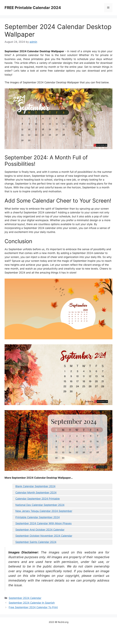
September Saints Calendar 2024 (35, 542)
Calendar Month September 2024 (36, 492)
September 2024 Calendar (25, 598)
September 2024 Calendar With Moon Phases (43, 523)
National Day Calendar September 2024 (39, 504)
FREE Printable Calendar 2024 (33, 7)
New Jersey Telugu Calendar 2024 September (43, 511)
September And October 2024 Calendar (39, 529)
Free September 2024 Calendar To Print (33, 607)
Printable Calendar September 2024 (37, 517)
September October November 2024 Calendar (43, 535)
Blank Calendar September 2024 (35, 486)
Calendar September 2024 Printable (37, 498)
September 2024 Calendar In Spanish (32, 602)
